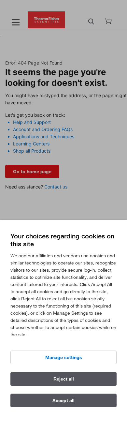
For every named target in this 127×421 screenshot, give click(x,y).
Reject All (63, 379)
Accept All (63, 400)
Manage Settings (63, 357)
